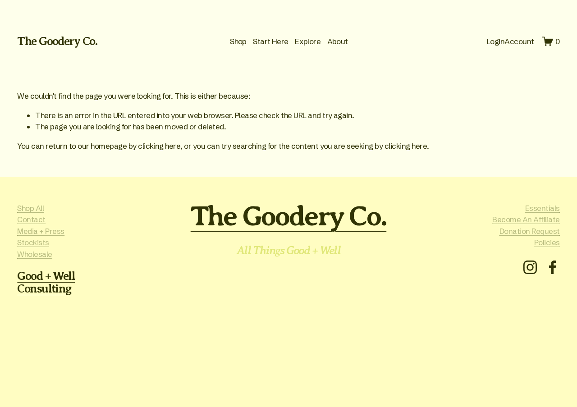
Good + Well (46, 276)
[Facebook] (552, 267)
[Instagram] (530, 267)
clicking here (159, 146)
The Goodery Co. (57, 41)
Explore (308, 41)
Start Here (270, 41)
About (337, 41)
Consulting (44, 289)
